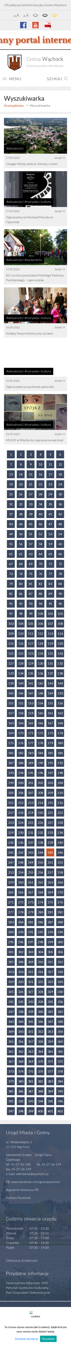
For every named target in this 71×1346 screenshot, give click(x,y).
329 (50, 992)
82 (40, 584)
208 (40, 793)
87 (30, 593)
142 (40, 683)
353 (50, 1031)
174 (60, 733)
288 (60, 922)
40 (40, 514)
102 (60, 613)
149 (50, 693)
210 (60, 793)
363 (30, 1051)
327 (30, 992)
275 (50, 902)
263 (50, 882)
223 (11, 822)
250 (40, 862)
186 (60, 753)
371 (50, 1061)
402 (60, 1111)
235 (11, 842)
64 (40, 554)
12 (60, 464)
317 (50, 972)
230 (20, 832)
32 (20, 504)
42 (60, 514)
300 (60, 942)
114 (60, 633)
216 (60, 802)
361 (11, 1051)
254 (20, 872)
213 (30, 802)
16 (40, 474)
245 (50, 852)
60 (60, 544)
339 (30, 1011)
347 (50, 1021)
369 (30, 1061)
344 (20, 1021)
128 (20, 663)
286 (40, 922)
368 (20, 1061)
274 (40, 902)
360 (60, 1041)
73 (11, 574)
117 (30, 643)
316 (40, 972)
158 (20, 713)
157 (11, 713)
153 (30, 703)
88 (40, 593)
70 (40, 564)
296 (20, 942)
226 (40, 822)
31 (11, 504)
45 (30, 524)
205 (11, 793)
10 (40, 464)
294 (60, 932)
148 (40, 693)
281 (50, 912)
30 (60, 494)
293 (50, 932)
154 (40, 703)
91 (11, 603)
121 (11, 653)
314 (20, 972)
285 (30, 922)
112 (40, 633)
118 (40, 643)
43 (11, 524)
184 (40, 753)
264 (60, 882)
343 (11, 1021)
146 (20, 693)
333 (30, 1001)
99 (30, 613)
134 (20, 673)
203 (50, 783)
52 (40, 534)
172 (40, 733)
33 (30, 504)
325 (11, 992)
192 (60, 763)
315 (30, 972)
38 (20, 514)
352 (40, 1031)
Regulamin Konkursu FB (22, 1190)
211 (11, 802)
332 (20, 1001)
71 (50, 564)
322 (40, 982)
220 (40, 812)
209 (50, 793)
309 (30, 962)
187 (11, 763)
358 (40, 1041)
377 (50, 1071)
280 (40, 912)
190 (40, 763)
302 (20, 952)
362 (20, 1051)
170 (20, 733)
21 (30, 484)
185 (50, 753)
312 (60, 962)
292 (40, 932)
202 (40, 783)
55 (11, 544)
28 (40, 494)
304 (40, 952)
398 (20, 1111)
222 (60, 812)
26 (20, 494)
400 (40, 1111)
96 (60, 603)
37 (11, 514)
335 (50, 1001)
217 (11, 812)
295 (11, 942)
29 (50, 494)
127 (11, 663)
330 (60, 992)
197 (50, 773)
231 (30, 832)
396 (60, 1101)
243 (30, 852)
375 (30, 1071)
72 (60, 564)
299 (50, 942)
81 (30, 584)
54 (60, 534)
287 (50, 922)
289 (11, 932)
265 (11, 892)
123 (30, 653)
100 (40, 613)
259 (11, 882)
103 (11, 623)
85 (11, 593)
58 (40, 544)
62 (20, 554)
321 (30, 982)
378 (60, 1071)
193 (11, 773)
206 (20, 793)
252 (60, 862)
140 (20, 683)
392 (20, 1101)
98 (20, 613)
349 (11, 1031)
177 (30, 743)
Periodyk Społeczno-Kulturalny (27, 1287)
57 (30, 544)
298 (40, 942)
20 (20, 484)
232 (40, 832)
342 (60, 1011)
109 (11, 633)
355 (11, 1041)
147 (30, 693)
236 (20, 842)
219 (30, 812)
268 (40, 892)
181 (11, 753)
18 (60, 474)
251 (50, 862)
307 (11, 962)
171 (30, 733)
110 (20, 633)
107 (50, 623)
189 (30, 763)
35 (50, 504)
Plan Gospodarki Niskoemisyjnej (28, 1292)
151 (11, 703)
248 (20, 862)
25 (11, 494)
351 (30, 1031)
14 (20, 474)
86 (20, 593)
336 (60, 1001)
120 (60, 643)
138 (60, 673)
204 (60, 783)
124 (40, 653)
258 (60, 872)
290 (20, 932)
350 (20, 1031)
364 (40, 1051)
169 (11, 733)
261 (30, 882)
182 (20, 753)
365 (50, 1051)
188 (20, 763)
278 (20, 912)
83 (50, 584)
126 (60, 653)
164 (20, 723)
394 (40, 1101)
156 (60, 703)
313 (11, 972)
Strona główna (13, 105)
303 (30, 952)
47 (50, 524)
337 (11, 1011)
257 (50, 872)
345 (30, 1021)
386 (20, 1091)
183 (30, 753)
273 (30, 902)
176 (20, 743)
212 (20, 802)
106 (40, 623)
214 (40, 802)
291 (30, 932)
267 (30, 892)
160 (40, 713)
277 (11, 912)
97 (11, 613)
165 (30, 723)
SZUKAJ (54, 78)
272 (20, 902)
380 (20, 1081)
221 (50, 812)
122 (20, 653)
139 (11, 683)
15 (30, 474)
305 (50, 952)
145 (11, 693)
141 (30, 683)
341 (50, 1011)
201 (30, 783)
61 (11, 554)
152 (20, 703)
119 (50, 643)
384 (60, 1081)
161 (50, 713)
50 (20, 534)
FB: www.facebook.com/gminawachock (33, 1182)
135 (30, 673)
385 (11, 1091)
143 (50, 683)
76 (40, 574)
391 (11, 1101)
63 (30, 554)
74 (20, 574)
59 (50, 544)
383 (50, 1081)
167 (50, 723)
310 (40, 962)
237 (30, 842)
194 (20, 773)
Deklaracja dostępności (22, 1260)
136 (40, 673)
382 (40, 1081)
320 (20, 982)
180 (60, 743)
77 (50, 574)
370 (40, 1061)
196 (40, 773)
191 (50, 763)
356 (20, 1041)
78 (60, 574)
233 (50, 832)
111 (30, 633)
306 (60, 952)
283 (11, 922)
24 (60, 484)
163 (11, 723)
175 (11, 743)
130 (40, 663)
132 (60, 663)
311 (50, 962)
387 (30, 1091)
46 (40, 524)
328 (40, 992)
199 (11, 783)
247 (11, 862)
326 (20, 992)
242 (20, 852)
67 (11, 564)
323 (50, 982)
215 (50, 802)
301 (11, 952)
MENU (15, 78)
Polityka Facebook (18, 1198)
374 (20, 1071)
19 (11, 484)
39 (30, 514)
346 (40, 1021)
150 (60, 693)
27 (30, 494)
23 (50, 484)
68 (20, 564)
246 (60, 852)
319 (11, 982)
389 (50, 1091)
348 (60, 1021)
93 (30, 603)
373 (11, 1071)
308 (20, 962)
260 (20, 882)
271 (11, 902)
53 (50, 534)
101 (50, 613)
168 (60, 723)
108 (60, 623)
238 (40, 842)
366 (60, 1051)
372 (60, 1061)
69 (30, 564)
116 (20, 643)
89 (50, 593)
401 (50, 1111)
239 (50, 842)
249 (30, 862)
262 (40, 882)
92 (20, 603)
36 (60, 504)
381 (30, 1081)
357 (30, 1041)
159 (30, 713)
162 (60, 713)
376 (40, 1071)
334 (40, 1001)
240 (60, 842)
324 (60, 982)
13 (11, 474)
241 (11, 852)
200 (20, 783)
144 (60, 683)
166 (40, 723)
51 (30, 534)
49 (11, 534)
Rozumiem (48, 1338)
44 (20, 524)
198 (60, 773)
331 (11, 1001)
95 (50, 603)
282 (60, 912)
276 (60, 902)
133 (11, 673)
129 (30, 663)
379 (11, 1081)
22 (40, 484)
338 (20, 1011)
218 (20, 812)
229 (11, 832)
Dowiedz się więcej (26, 1338)
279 (30, 912)
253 (11, 872)
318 (60, 972)
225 (30, 822)
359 (50, 1041)
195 (30, 773)
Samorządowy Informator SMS (27, 1283)
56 (20, 544)
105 (30, 623)
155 (50, 703)
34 (40, 504)
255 (30, 872)
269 (50, 892)
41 (50, 514)
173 (50, 733)
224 (20, 822)
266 (20, 892)
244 (40, 852)
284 (20, 922)
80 (20, 584)
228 (60, 822)
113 (50, 633)
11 (50, 464)
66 (60, 554)
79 (11, 584)
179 (50, 743)
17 (50, 474)
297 (30, 942)
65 (50, 554)
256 (40, 872)
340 (40, 1011)
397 (11, 1111)
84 (60, 584)
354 (60, 1031)
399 (30, 1111)
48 (60, 524)
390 (60, 1091)
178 (40, 743)
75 (30, 574)
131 (50, 663)
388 (40, 1091)
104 (20, 623)
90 (60, 593)
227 (50, 822)
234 (60, 832)
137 (50, 673)
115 (11, 643)
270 (60, 892)
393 (30, 1101)
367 (11, 1061)
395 (50, 1101)
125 (50, 653)
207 (30, 793)
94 (40, 603)
